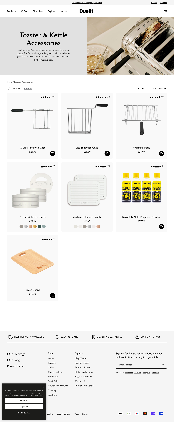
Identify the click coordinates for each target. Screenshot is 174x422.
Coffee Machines (55, 372)
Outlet (154, 2)
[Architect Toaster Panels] (86, 197)
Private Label (15, 366)
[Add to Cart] (52, 153)
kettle (20, 53)
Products (11, 11)
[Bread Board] (32, 268)
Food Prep (53, 376)
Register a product (83, 376)
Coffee (24, 11)
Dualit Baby (53, 381)
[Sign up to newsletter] (163, 365)
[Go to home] (87, 11)
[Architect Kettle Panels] (32, 197)
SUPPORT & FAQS (151, 337)
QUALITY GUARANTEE (109, 337)
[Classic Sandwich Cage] (32, 126)
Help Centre (80, 358)
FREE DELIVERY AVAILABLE (29, 337)
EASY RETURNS (69, 337)
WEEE (76, 414)
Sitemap (85, 414)
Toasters (52, 362)
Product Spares (82, 362)
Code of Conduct (63, 414)
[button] (28, 88)
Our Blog (13, 360)
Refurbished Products (58, 385)
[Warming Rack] (141, 126)
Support (64, 11)
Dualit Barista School (84, 385)
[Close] (43, 387)
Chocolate (37, 11)
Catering (52, 390)
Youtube (137, 372)
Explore (51, 11)
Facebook (129, 372)
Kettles (51, 358)
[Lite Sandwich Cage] (86, 126)
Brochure (52, 394)
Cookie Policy (38, 395)
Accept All (24, 400)
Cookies (50, 414)
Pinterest (155, 372)
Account (163, 2)
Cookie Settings (24, 413)
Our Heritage (16, 354)
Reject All (24, 407)
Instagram (146, 372)
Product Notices (82, 367)
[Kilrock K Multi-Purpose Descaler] (141, 197)
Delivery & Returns (84, 372)
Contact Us (80, 381)
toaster (63, 49)
